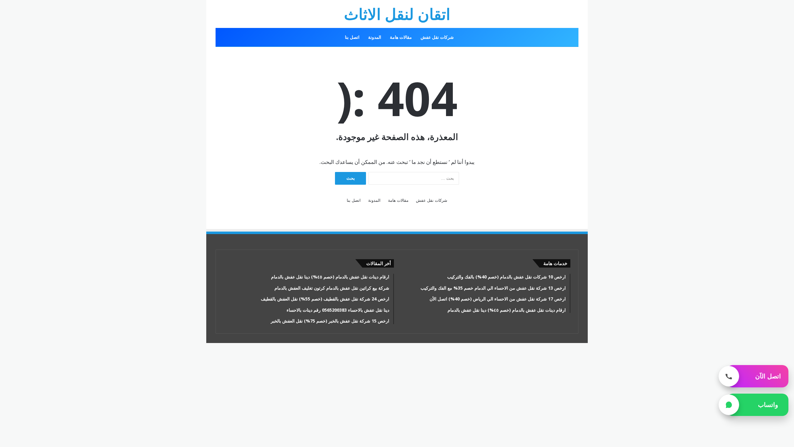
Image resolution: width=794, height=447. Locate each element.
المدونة (374, 37)
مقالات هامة (401, 37)
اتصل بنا (352, 37)
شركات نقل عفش (437, 37)
